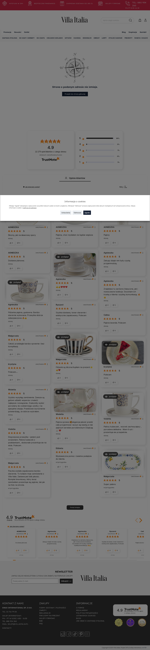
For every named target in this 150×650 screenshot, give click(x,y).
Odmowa (77, 213)
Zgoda (87, 213)
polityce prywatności (29, 208)
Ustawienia (65, 213)
